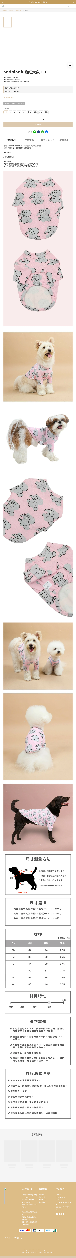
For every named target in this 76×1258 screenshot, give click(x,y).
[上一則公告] (2, 2)
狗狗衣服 (25, 10)
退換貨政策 (42, 1197)
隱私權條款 (42, 1202)
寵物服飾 (18, 10)
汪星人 (11, 10)
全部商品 (4, 10)
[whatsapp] (42, 131)
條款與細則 (42, 1200)
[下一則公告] (73, 2)
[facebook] (38, 131)
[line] (34, 131)
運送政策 (41, 1195)
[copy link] (46, 131)
